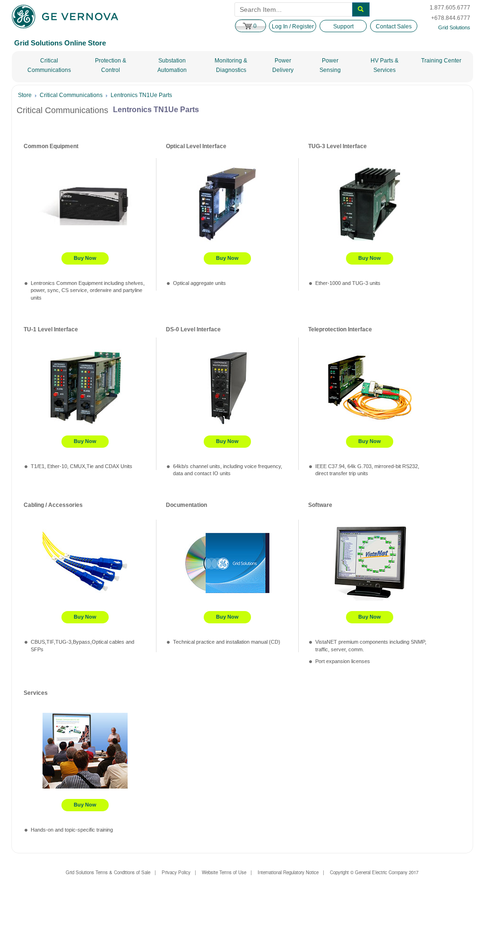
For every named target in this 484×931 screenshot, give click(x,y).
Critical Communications (49, 65)
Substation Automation (172, 65)
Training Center (441, 60)
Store (25, 95)
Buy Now (85, 258)
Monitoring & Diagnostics (231, 65)
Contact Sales (394, 26)
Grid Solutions (454, 27)
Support (343, 26)
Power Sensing (330, 65)
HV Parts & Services (384, 65)
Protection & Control (110, 65)
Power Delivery (283, 65)
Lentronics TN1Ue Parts (141, 95)
